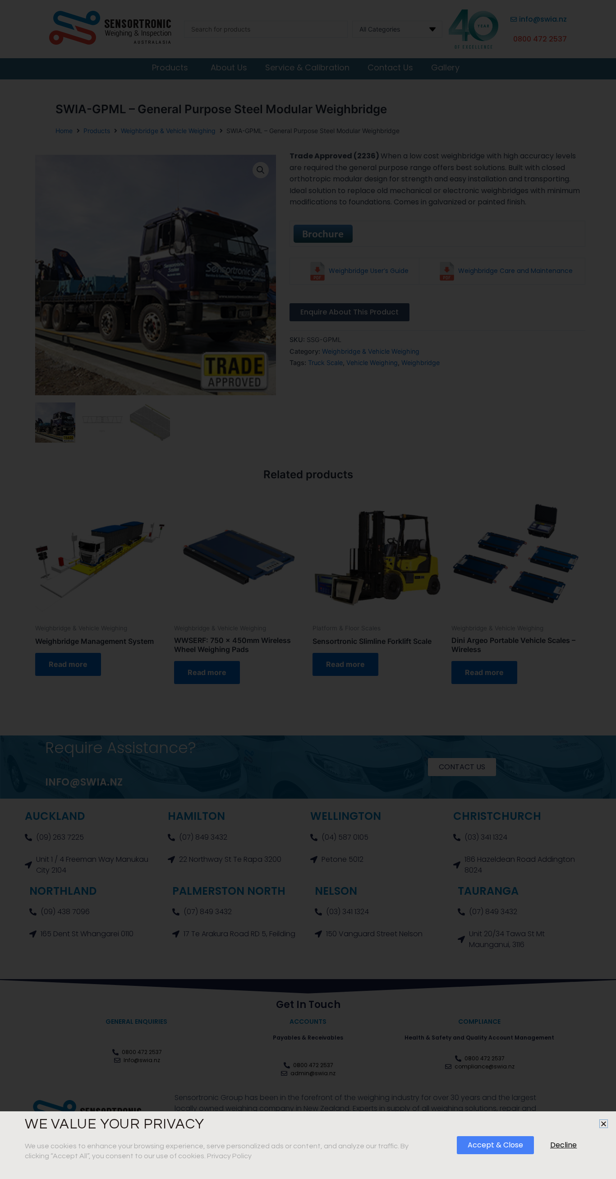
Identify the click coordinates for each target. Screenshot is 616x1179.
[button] (603, 1123)
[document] (308, 589)
